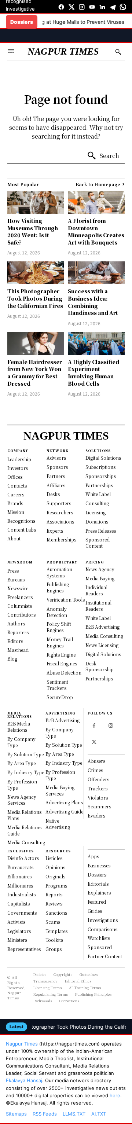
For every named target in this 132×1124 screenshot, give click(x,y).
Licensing (95, 512)
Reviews (53, 903)
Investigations (103, 920)
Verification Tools (66, 599)
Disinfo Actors (23, 858)
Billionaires (19, 876)
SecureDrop (19, 66)
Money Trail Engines (60, 642)
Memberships (61, 539)
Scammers (99, 806)
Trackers (97, 788)
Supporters (59, 503)
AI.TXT (98, 1114)
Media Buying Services (59, 790)
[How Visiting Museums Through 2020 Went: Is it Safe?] (35, 202)
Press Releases (100, 531)
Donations (96, 521)
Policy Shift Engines (59, 627)
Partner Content (105, 956)
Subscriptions (100, 467)
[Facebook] (61, 7)
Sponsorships (100, 476)
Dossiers (97, 874)
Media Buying (99, 578)
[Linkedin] (102, 7)
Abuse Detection (64, 672)
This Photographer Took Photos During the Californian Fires (35, 298)
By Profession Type (22, 784)
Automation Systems (59, 572)
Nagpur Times (22, 1044)
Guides (95, 911)
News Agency (99, 569)
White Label (98, 494)
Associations (60, 521)
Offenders (98, 779)
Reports (53, 894)
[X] (71, 7)
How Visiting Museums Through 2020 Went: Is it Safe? (32, 231)
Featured (97, 902)
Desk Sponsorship (99, 666)
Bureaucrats (20, 867)
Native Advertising (57, 824)
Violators (98, 797)
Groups (53, 949)
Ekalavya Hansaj (24, 1080)
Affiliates (56, 485)
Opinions (55, 867)
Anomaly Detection (57, 612)
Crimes (95, 770)
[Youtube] (92, 7)
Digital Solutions (103, 458)
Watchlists (99, 938)
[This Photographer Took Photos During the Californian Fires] (35, 272)
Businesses (99, 865)
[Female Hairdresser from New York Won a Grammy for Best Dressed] (35, 343)
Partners (56, 476)
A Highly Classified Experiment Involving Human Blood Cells (93, 372)
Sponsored (100, 947)
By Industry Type (25, 772)
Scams (52, 922)
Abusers (96, 761)
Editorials (98, 884)
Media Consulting (104, 636)
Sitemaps (16, 1114)
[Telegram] (112, 7)
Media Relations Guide (24, 830)
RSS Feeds (45, 1114)
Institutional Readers (98, 605)
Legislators (19, 931)
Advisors (56, 458)
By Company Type (21, 742)
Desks (53, 494)
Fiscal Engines (62, 663)
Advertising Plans (64, 802)
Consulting (97, 503)
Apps (93, 856)
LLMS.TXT (74, 1114)
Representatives (24, 949)
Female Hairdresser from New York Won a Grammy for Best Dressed (34, 372)
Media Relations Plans (24, 815)
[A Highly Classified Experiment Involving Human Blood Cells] (96, 343)
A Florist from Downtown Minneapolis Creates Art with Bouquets (96, 231)
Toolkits (54, 940)
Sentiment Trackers (57, 685)
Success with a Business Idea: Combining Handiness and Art (93, 301)
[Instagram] (81, 7)
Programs (56, 885)
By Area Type (21, 763)
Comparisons (102, 929)
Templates (56, 931)
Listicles (53, 858)
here (115, 1095)
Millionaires (20, 885)
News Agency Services (21, 800)
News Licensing (101, 645)
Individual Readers (96, 590)
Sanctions (56, 913)
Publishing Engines (58, 587)
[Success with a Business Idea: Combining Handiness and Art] (96, 272)
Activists (16, 922)
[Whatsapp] (123, 7)
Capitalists (18, 903)
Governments (22, 913)
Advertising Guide (64, 811)
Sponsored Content (97, 542)
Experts (55, 531)
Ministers (17, 940)
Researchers (60, 512)
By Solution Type (25, 754)
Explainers (99, 892)
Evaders (96, 815)
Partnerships (99, 485)
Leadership (18, 53)
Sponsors (57, 467)
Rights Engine (61, 654)
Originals (55, 876)
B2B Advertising (102, 627)
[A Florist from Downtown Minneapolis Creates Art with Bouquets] (96, 202)
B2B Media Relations (18, 726)
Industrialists (21, 894)
